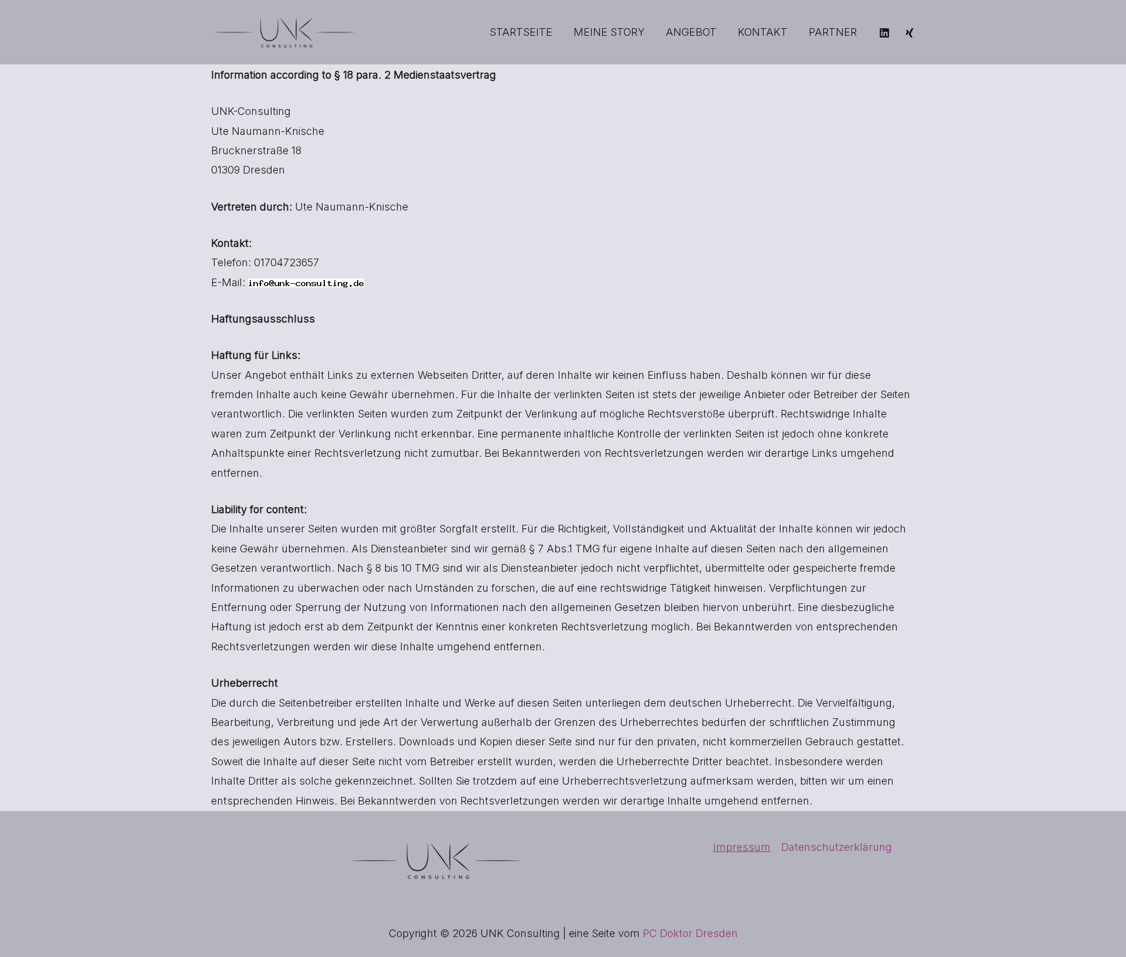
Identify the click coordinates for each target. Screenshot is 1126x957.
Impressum (742, 847)
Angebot (691, 32)
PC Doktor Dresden (690, 933)
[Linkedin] (884, 33)
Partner (833, 32)
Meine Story (609, 32)
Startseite (521, 32)
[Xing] (909, 33)
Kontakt (763, 32)
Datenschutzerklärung (836, 847)
